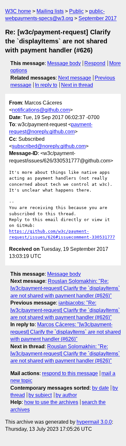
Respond (94, 63)
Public (76, 11)
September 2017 (98, 18)
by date (100, 388)
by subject (40, 395)
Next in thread (77, 85)
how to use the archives (51, 402)
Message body (64, 63)
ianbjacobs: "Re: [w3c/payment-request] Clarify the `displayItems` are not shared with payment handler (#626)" (65, 310)
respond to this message (70, 373)
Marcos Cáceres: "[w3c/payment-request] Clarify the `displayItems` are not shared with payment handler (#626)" (65, 332)
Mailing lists (50, 11)
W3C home (18, 11)
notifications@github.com (41, 110)
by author (66, 395)
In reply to (46, 85)
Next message (74, 78)
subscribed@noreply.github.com (49, 146)
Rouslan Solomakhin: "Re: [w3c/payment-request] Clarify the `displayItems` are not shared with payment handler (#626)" (65, 288)
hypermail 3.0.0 (94, 422)
